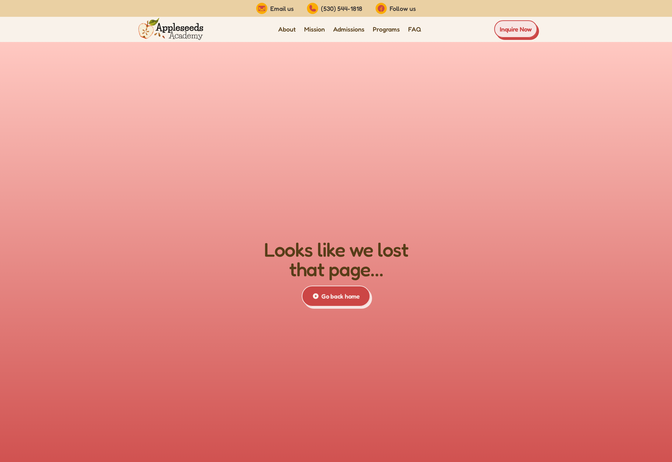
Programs (386, 29)
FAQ (414, 29)
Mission (314, 29)
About (287, 29)
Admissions (348, 29)
